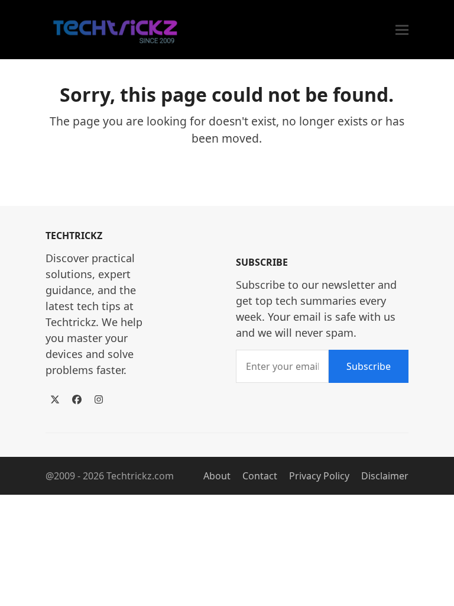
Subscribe (368, 366)
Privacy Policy (319, 475)
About (217, 475)
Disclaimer (384, 475)
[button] (401, 30)
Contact (259, 475)
